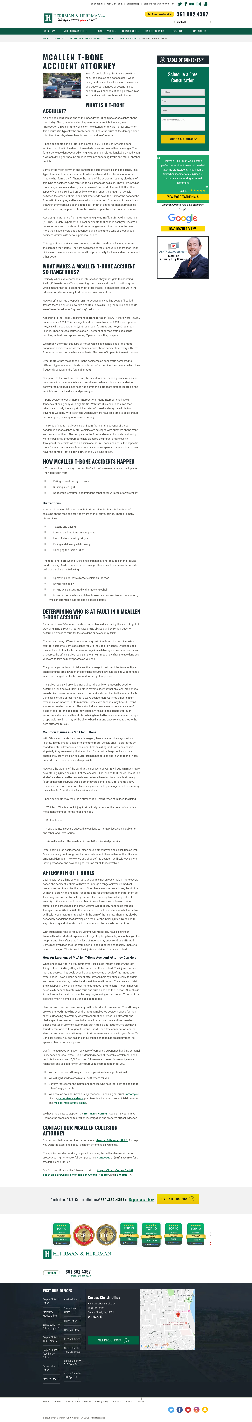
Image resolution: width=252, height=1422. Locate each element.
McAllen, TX (59, 38)
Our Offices (129, 31)
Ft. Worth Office (72, 1339)
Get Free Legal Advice (160, 14)
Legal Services (105, 31)
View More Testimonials (182, 196)
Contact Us (199, 31)
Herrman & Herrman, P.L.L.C (112, 1140)
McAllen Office (50, 1378)
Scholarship (133, 3)
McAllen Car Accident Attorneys (85, 38)
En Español (97, 3)
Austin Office (70, 1299)
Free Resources (154, 31)
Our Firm (49, 31)
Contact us (103, 1157)
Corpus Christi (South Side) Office (50, 1353)
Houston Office (71, 1330)
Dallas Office (70, 1321)
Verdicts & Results (75, 31)
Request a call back (141, 1199)
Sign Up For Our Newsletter (159, 3)
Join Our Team (114, 3)
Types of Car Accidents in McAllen (121, 38)
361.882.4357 (192, 14)
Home (45, 38)
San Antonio (90, 1174)
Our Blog (178, 31)
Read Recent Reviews (182, 228)
